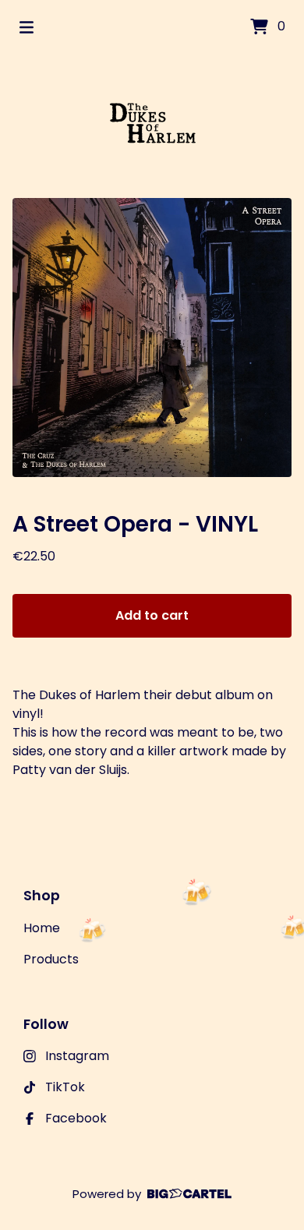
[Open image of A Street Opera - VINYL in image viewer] (152, 337)
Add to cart (152, 615)
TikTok (65, 1087)
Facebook (76, 1118)
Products (51, 959)
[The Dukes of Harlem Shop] (152, 126)
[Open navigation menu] (26, 27)
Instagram (77, 1056)
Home (41, 928)
